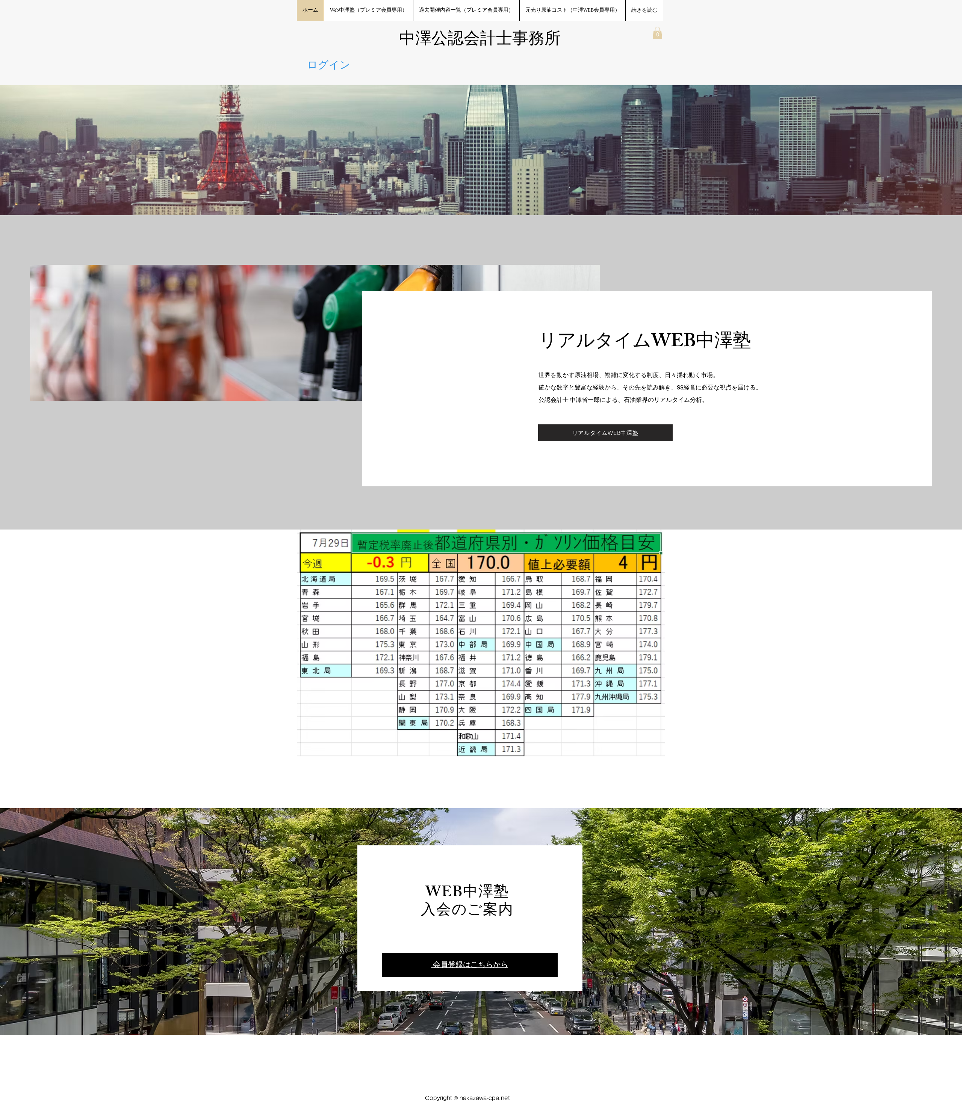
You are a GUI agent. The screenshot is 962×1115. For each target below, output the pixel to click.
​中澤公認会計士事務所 (480, 39)
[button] (657, 33)
